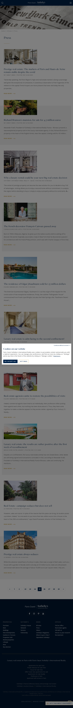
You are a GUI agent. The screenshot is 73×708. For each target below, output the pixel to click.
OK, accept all (10, 361)
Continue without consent (61, 345)
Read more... (57, 356)
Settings (23, 361)
